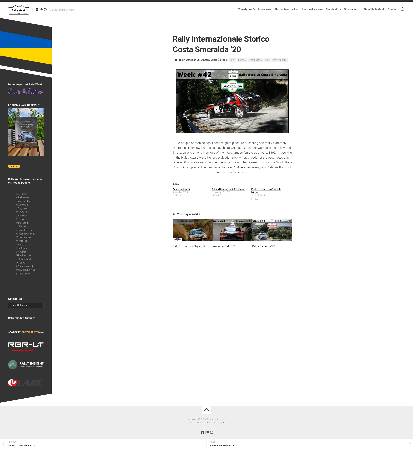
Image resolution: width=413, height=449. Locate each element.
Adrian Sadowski (181, 189)
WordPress (205, 422)
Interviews (264, 9)
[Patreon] (41, 9)
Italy (267, 60)
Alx (224, 422)
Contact (393, 9)
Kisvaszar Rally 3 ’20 (224, 246)
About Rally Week (374, 9)
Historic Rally (255, 60)
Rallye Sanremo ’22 (263, 246)
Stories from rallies (286, 9)
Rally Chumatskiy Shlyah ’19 (189, 246)
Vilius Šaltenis (219, 59)
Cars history (333, 9)
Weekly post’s (246, 9)
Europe (242, 60)
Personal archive (312, 9)
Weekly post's (280, 60)
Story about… (352, 9)
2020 (232, 60)
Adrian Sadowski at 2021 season (228, 189)
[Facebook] (36, 9)
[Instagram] (45, 9)
